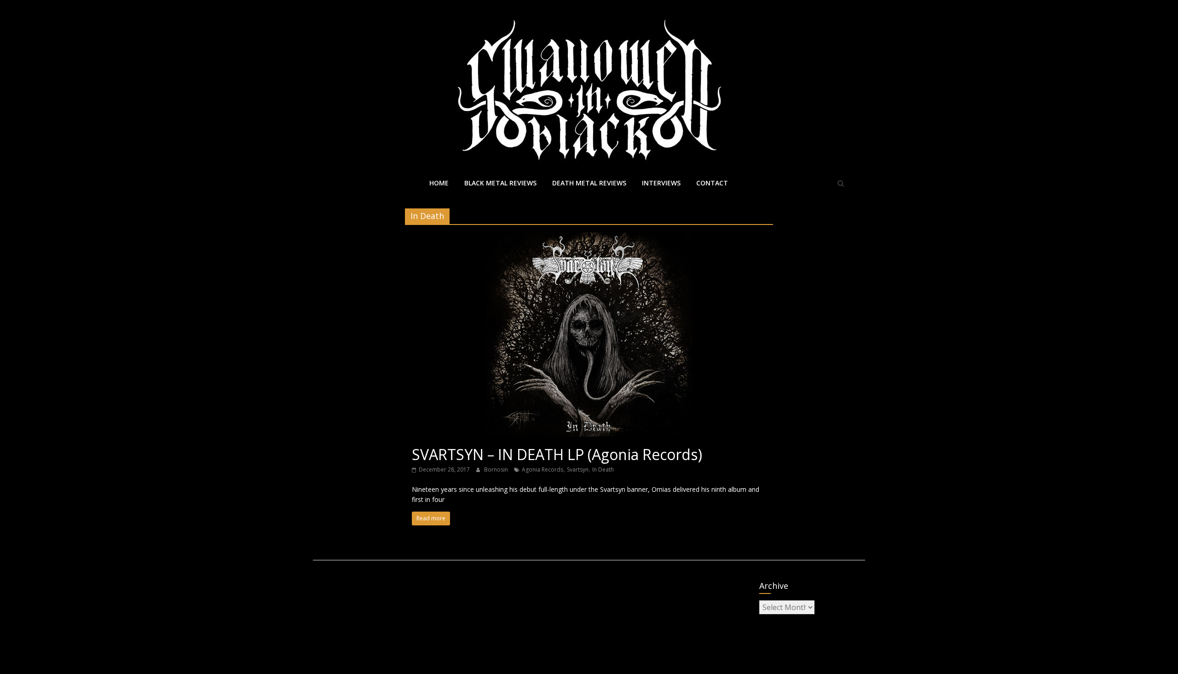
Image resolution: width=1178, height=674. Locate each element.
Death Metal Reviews (589, 183)
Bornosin (496, 469)
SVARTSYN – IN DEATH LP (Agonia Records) (557, 454)
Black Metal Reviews (500, 183)
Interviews (661, 183)
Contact (712, 183)
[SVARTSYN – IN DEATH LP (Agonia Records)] (589, 237)
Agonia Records (542, 469)
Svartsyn (578, 469)
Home (439, 183)
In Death (603, 469)
